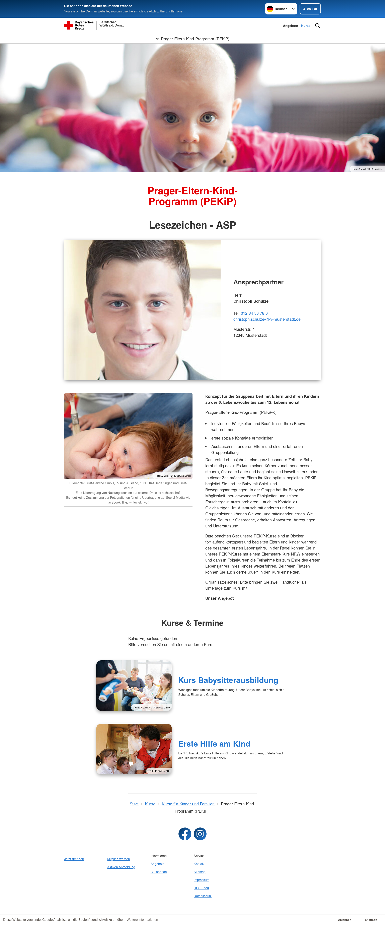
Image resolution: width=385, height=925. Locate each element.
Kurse (305, 25)
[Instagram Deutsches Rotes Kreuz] (200, 833)
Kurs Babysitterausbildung (228, 679)
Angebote (290, 25)
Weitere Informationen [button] (142, 919)
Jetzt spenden (74, 859)
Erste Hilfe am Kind (214, 743)
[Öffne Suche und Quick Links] (317, 25)
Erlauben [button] (371, 919)
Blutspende (159, 871)
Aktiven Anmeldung (121, 867)
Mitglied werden (118, 859)
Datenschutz (203, 895)
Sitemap (200, 871)
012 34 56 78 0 (254, 313)
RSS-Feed (201, 887)
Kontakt (199, 863)
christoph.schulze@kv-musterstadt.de (267, 319)
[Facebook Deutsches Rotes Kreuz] (184, 833)
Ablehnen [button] (344, 919)
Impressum (201, 879)
